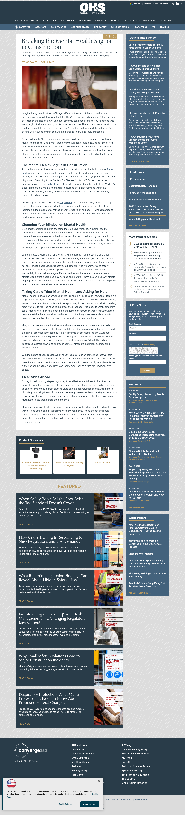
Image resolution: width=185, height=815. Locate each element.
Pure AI (126, 762)
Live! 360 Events (80, 757)
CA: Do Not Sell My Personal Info (132, 799)
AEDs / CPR (40, 27)
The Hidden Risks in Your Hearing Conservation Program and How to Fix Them (147, 494)
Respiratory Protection (111, 699)
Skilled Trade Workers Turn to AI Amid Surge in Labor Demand (146, 46)
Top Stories (18, 21)
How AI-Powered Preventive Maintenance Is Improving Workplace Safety (144, 139)
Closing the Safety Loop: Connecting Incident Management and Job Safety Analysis (147, 434)
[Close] (99, 781)
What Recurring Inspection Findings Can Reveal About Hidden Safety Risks (53, 578)
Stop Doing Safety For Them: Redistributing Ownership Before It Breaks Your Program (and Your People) (147, 474)
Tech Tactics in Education (135, 774)
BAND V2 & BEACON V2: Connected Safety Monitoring (36, 465)
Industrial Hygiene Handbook (145, 219)
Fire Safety (100, 27)
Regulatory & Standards (111, 507)
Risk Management (114, 579)
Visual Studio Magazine (134, 783)
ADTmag (126, 745)
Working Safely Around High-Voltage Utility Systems (144, 453)
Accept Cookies (89, 804)
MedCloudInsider (81, 762)
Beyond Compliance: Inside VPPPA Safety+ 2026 (149, 245)
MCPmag (127, 757)
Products (114, 21)
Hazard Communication (112, 668)
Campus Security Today (135, 749)
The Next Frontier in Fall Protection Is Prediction (147, 115)
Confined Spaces (80, 27)
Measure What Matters (141, 553)
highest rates (54, 184)
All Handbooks (138, 225)
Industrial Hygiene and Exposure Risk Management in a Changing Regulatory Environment (52, 618)
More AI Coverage (139, 161)
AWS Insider (78, 749)
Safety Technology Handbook (145, 199)
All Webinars (136, 507)
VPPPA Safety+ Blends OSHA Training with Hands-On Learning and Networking (148, 278)
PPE (153, 27)
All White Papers (138, 593)
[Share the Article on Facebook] (105, 36)
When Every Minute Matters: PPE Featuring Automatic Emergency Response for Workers (146, 415)
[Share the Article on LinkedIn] (109, 36)
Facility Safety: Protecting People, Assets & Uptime (147, 396)
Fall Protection (120, 27)
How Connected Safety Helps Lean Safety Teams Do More (144, 67)
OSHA (108, 546)
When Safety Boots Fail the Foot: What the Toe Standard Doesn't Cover (52, 501)
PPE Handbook (137, 179)
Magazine (36, 21)
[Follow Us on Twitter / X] (182, 4)
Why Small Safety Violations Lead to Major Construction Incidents (49, 658)
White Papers (68, 21)
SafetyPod (25, 27)
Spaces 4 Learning (132, 770)
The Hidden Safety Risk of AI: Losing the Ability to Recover (144, 91)
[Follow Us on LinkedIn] (177, 3)
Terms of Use (108, 799)
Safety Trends (113, 583)
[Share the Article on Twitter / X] (114, 36)
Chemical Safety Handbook (143, 185)
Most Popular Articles (143, 237)
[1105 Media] (26, 761)
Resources (131, 21)
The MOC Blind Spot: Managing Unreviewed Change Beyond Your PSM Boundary (147, 563)
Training (164, 27)
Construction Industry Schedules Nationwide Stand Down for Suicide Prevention (149, 289)
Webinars (52, 21)
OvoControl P (103, 462)
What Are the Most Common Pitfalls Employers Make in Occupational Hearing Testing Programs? (145, 529)
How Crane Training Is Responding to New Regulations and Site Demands (50, 539)
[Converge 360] (30, 751)
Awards (99, 21)
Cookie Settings (65, 804)
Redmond (77, 766)
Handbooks (84, 21)
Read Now (24, 524)
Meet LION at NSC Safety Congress (69, 464)
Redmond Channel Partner (136, 766)
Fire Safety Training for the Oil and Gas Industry (147, 575)
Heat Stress (140, 27)
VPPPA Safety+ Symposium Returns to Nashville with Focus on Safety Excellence (150, 267)
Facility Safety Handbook (142, 192)
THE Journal (128, 778)
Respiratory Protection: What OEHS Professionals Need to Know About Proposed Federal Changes (49, 698)
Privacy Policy (149, 345)
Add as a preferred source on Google (151, 4)
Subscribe (167, 21)
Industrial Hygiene (110, 614)
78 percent (66, 202)
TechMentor (78, 774)
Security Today (80, 770)
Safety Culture (113, 575)
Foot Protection (113, 498)
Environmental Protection (135, 753)
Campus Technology (83, 753)
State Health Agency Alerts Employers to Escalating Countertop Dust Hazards (148, 255)
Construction (59, 27)
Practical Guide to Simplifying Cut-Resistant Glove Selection (147, 585)
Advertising (149, 21)
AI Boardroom (79, 745)
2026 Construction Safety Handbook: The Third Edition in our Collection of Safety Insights (146, 209)
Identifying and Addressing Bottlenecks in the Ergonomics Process (145, 543)
